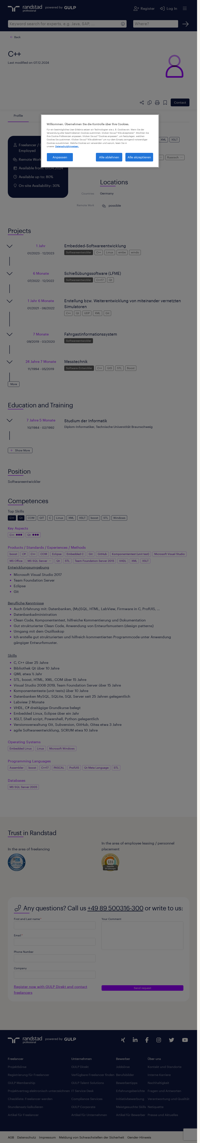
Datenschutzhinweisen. (67, 146)
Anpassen (60, 157)
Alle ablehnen (109, 157)
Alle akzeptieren (139, 157)
